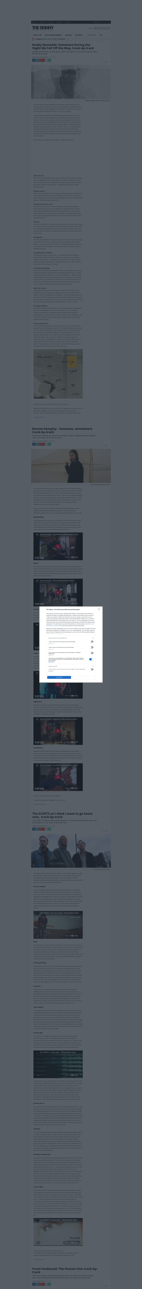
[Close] (99, 609)
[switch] (91, 641)
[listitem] (71, 638)
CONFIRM (59, 677)
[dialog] (71, 644)
